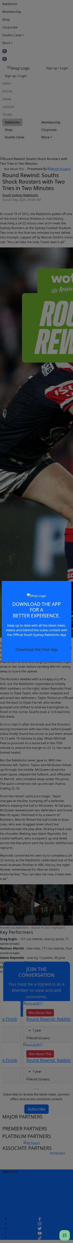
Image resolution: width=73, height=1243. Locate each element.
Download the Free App (36, 649)
